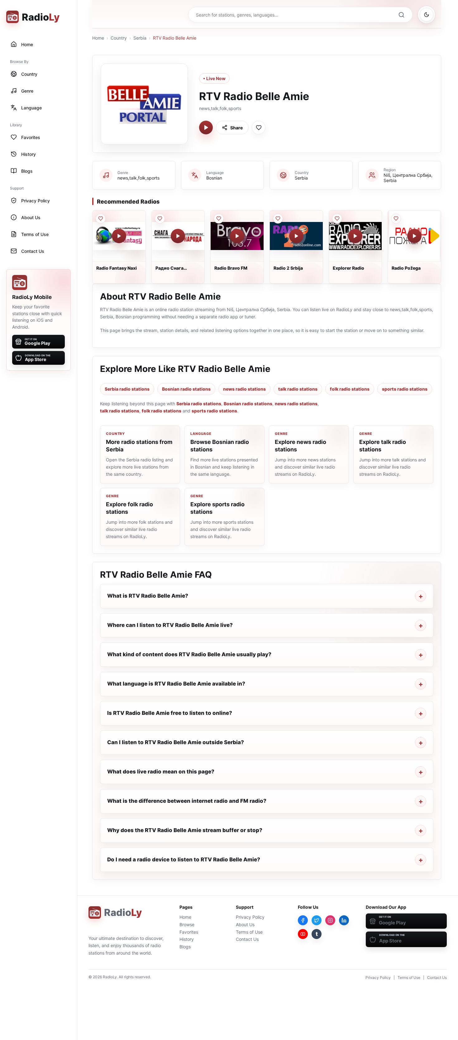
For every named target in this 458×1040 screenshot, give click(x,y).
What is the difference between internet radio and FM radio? (186, 801)
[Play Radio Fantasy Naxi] (119, 236)
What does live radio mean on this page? (160, 771)
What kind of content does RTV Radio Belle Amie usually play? (189, 654)
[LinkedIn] (344, 920)
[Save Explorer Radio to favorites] (337, 219)
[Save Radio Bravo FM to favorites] (219, 219)
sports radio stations (404, 389)
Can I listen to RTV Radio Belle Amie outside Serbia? (175, 742)
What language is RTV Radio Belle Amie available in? (176, 684)
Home (98, 38)
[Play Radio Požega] (414, 236)
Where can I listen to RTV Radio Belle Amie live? (170, 625)
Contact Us (247, 939)
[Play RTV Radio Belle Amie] (206, 127)
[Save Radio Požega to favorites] (396, 219)
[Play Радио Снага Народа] (178, 236)
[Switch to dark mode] (426, 15)
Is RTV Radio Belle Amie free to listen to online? (169, 713)
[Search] (401, 14)
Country (119, 38)
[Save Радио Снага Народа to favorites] (160, 219)
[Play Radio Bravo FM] (237, 236)
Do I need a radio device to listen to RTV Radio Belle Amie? (183, 859)
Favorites (188, 932)
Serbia (139, 38)
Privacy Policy (250, 917)
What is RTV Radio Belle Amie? (147, 596)
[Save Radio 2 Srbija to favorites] (278, 219)
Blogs (185, 946)
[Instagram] (330, 920)
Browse (186, 924)
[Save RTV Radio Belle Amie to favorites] (258, 127)
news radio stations (244, 389)
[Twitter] (317, 920)
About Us (245, 924)
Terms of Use (249, 932)
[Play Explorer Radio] (355, 236)
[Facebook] (303, 920)
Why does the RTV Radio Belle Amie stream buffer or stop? (184, 830)
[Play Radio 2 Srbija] (296, 236)
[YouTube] (303, 934)
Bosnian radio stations (186, 389)
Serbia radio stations (127, 389)
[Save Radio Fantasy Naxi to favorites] (101, 219)
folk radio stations (350, 389)
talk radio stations (297, 389)
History (186, 939)
